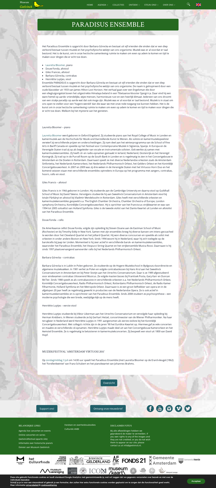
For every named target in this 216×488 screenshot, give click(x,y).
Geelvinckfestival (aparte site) (33, 439)
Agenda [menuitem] (102, 4)
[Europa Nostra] (152, 471)
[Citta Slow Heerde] (143, 471)
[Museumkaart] (118, 471)
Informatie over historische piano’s (36, 443)
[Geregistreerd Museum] (83, 471)
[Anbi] (72, 471)
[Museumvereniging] (51, 471)
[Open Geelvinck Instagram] (169, 408)
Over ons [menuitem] (168, 4)
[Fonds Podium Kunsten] (60, 460)
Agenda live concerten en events (35, 430)
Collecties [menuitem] (118, 4)
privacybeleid (32, 485)
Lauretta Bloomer (55, 65)
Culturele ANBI (72, 429)
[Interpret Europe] (168, 471)
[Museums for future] (133, 471)
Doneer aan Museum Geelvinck (34, 447)
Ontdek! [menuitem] (133, 4)
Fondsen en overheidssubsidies (80, 424)
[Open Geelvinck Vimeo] (178, 408)
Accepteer (196, 481)
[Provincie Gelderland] (90, 460)
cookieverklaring (49, 485)
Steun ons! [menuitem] (150, 4)
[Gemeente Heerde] (189, 460)
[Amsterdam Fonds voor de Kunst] (116, 460)
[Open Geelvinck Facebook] (150, 408)
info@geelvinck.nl (132, 445)
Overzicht (109, 383)
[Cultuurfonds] (39, 460)
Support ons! (47, 408)
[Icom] (98, 471)
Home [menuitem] (90, 4)
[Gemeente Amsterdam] (162, 460)
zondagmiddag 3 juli (57, 360)
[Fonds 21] (134, 460)
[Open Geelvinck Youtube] (159, 408)
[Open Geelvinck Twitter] (187, 408)
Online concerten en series (32, 434)
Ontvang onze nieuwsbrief (108, 408)
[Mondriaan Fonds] (20, 460)
